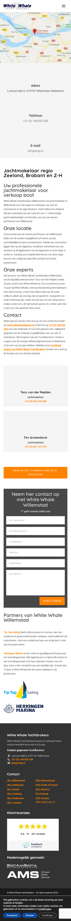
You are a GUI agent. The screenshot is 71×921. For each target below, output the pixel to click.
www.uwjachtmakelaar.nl (20, 325)
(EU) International (45, 780)
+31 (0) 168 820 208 (35, 121)
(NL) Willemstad (16, 780)
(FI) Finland (42, 793)
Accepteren (12, 915)
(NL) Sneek (13, 789)
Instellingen (47, 915)
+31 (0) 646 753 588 (35, 401)
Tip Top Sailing (12, 632)
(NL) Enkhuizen (15, 785)
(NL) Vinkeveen (15, 798)
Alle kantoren (44, 802)
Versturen (52, 601)
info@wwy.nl (35, 151)
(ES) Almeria (42, 789)
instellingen (44, 909)
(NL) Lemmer (14, 802)
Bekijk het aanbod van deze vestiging (35, 472)
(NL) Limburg (14, 793)
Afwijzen (30, 915)
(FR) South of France (47, 785)
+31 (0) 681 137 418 (35, 446)
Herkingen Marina (13, 653)
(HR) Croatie (42, 798)
